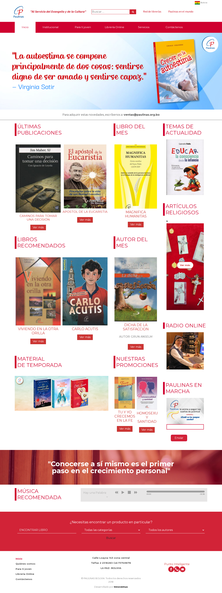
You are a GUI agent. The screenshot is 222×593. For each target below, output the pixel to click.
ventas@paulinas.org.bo (142, 114)
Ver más (38, 227)
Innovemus (121, 586)
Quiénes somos (25, 563)
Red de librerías (152, 11)
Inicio (19, 558)
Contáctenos (24, 579)
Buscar (111, 538)
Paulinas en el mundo (180, 11)
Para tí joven (24, 569)
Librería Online (25, 574)
